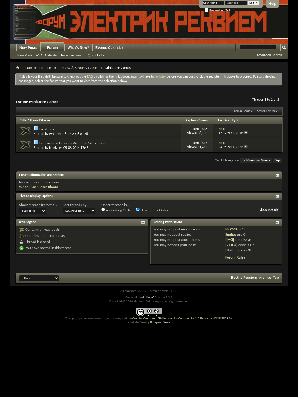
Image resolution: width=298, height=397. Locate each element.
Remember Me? (219, 10)
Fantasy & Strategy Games (78, 68)
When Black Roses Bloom (38, 187)
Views (203, 120)
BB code (231, 229)
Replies (191, 120)
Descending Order (154, 210)
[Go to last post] (246, 133)
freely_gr (55, 148)
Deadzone (46, 129)
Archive (265, 278)
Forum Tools (242, 111)
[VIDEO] (231, 245)
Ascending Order (118, 210)
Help (272, 4)
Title (23, 120)
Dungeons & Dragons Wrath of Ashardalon (72, 143)
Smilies (230, 235)
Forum (52, 48)
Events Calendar (109, 48)
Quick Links (96, 55)
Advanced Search (269, 55)
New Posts (28, 48)
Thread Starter (40, 120)
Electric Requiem (244, 278)
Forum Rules (235, 258)
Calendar (51, 55)
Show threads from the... (38, 205)
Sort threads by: (75, 205)
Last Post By (226, 120)
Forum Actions (71, 55)
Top (277, 160)
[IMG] (229, 240)
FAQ (39, 55)
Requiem (45, 68)
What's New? (78, 48)
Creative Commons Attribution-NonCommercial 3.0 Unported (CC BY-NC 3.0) (182, 318)
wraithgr (55, 134)
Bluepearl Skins (160, 322)
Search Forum (266, 111)
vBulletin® (148, 297)
